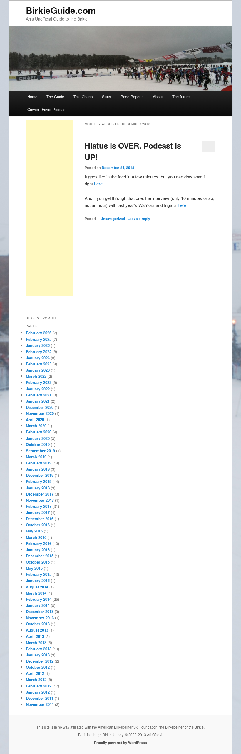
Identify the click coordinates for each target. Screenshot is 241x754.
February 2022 (38, 382)
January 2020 (38, 438)
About (158, 96)
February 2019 (38, 463)
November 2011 (40, 704)
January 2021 (38, 401)
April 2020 (35, 419)
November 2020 (40, 413)
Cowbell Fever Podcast (47, 109)
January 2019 (38, 469)
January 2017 (38, 512)
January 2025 (38, 345)
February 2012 (38, 686)
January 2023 (38, 370)
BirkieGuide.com (61, 10)
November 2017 (40, 500)
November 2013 (40, 617)
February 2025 (38, 339)
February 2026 (38, 333)
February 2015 (38, 574)
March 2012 (36, 679)
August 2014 (37, 587)
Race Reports (132, 96)
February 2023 (38, 364)
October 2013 (38, 624)
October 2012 (38, 667)
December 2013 (39, 611)
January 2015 (38, 580)
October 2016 (38, 524)
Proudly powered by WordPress (120, 742)
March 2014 (36, 593)
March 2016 (36, 537)
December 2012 (39, 661)
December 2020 (39, 407)
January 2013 (38, 655)
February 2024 (38, 351)
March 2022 (36, 376)
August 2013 (37, 630)
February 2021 (38, 395)
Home (32, 96)
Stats (106, 96)
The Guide (55, 96)
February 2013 (38, 648)
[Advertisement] (49, 208)
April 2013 (35, 636)
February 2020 (38, 432)
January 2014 (38, 605)
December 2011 (39, 698)
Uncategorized (113, 218)
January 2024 (38, 357)
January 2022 (38, 389)
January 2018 (38, 488)
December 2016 (39, 518)
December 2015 (39, 556)
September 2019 (40, 450)
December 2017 (39, 494)
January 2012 (38, 692)
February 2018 (38, 481)
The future (181, 96)
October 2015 (38, 562)
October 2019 (38, 444)
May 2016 (34, 531)
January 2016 (38, 549)
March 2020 (36, 425)
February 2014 (38, 599)
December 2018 (39, 475)
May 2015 (34, 568)
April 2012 (35, 673)
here (98, 184)
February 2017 (38, 506)
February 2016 (38, 543)
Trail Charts (83, 96)
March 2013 (36, 642)
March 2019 (36, 456)
